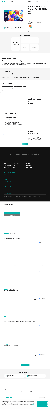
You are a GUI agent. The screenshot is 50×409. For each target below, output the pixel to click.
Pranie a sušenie (15, 1)
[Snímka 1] (5, 28)
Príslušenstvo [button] (6, 188)
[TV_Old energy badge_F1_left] (30, 26)
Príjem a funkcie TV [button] (7, 181)
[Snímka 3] (11, 28)
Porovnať (31, 31)
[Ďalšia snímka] (24, 16)
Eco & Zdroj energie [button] (7, 186)
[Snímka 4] (13, 28)
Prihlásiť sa (12, 213)
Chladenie (11, 1)
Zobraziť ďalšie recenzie (25, 364)
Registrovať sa (12, 215)
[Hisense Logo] (15, 398)
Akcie (37, 1)
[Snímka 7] (21, 28)
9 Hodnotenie (36, 16)
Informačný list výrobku (31, 27)
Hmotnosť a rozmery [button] (8, 193)
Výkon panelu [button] (6, 169)
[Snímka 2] (8, 28)
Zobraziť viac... (25, 143)
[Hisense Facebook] (40, 398)
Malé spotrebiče (25, 1)
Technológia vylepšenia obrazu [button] (9, 172)
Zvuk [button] (5, 174)
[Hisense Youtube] (44, 398)
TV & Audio (8, 1)
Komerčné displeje (33, 1)
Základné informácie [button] (7, 159)
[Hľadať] (47, 1)
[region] (13, 16)
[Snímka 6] (18, 28)
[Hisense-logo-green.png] (4, 1)
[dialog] (25, 404)
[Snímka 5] (16, 28)
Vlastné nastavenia (42, 406)
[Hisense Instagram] (42, 398)
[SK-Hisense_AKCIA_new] (36, 25)
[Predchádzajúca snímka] (3, 16)
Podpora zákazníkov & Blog (42, 1)
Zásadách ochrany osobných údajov (13, 405)
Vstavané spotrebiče (20, 1)
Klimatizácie (29, 1)
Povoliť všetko (42, 401)
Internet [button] (5, 179)
